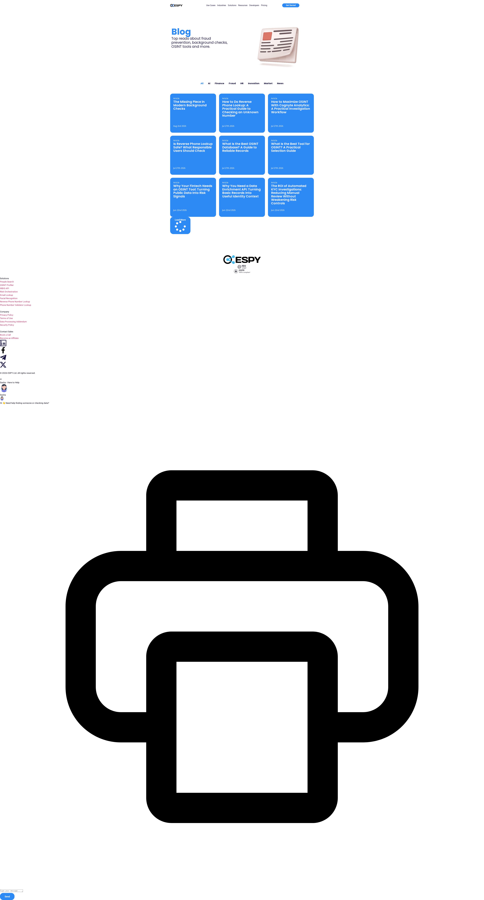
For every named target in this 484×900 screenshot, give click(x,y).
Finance (219, 83)
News (280, 83)
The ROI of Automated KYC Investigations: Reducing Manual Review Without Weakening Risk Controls (288, 194)
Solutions (232, 5)
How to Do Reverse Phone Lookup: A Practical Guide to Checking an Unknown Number (240, 109)
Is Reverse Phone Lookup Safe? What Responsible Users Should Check (193, 147)
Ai (209, 83)
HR (242, 83)
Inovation (253, 83)
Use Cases (210, 5)
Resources (242, 5)
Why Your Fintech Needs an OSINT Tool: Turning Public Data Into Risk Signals (192, 191)
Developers (254, 5)
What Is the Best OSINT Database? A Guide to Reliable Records (240, 147)
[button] (180, 225)
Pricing (264, 5)
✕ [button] (1, 379)
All (202, 83)
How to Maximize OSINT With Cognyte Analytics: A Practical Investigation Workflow (290, 107)
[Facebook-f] (3, 350)
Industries (221, 5)
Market (268, 83)
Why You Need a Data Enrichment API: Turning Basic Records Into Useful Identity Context (241, 191)
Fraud (232, 83)
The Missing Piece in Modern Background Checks (190, 105)
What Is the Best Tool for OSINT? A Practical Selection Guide (290, 147)
